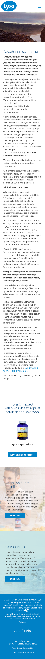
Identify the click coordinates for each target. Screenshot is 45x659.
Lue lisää (15, 515)
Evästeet (22, 622)
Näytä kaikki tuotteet (22, 454)
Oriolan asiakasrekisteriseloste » (22, 652)
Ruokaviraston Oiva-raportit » (22, 648)
